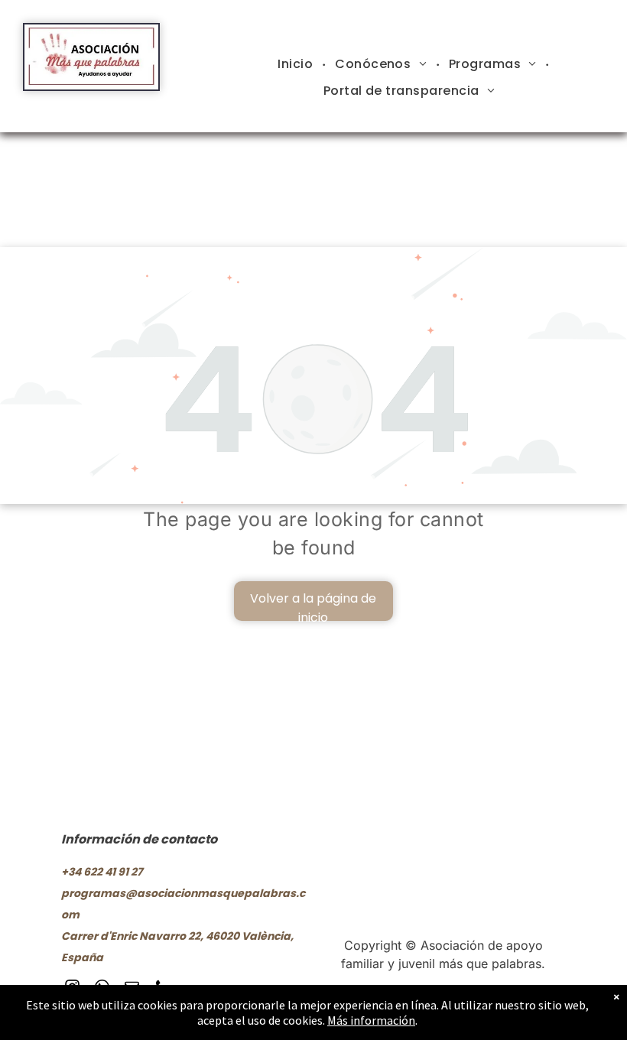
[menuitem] (297, 64)
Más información (371, 1020)
